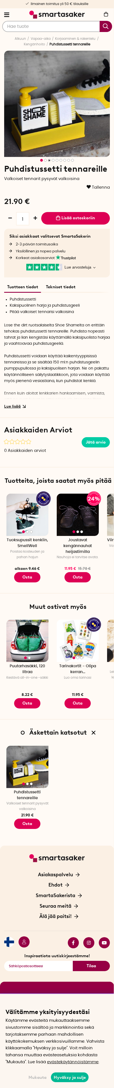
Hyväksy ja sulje (70, 1077)
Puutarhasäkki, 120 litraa (27, 669)
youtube (102, 942)
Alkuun (20, 38)
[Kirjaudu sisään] (22, 942)
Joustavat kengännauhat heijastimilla (77, 545)
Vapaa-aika (41, 38)
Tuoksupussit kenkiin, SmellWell (27, 543)
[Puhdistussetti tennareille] (27, 767)
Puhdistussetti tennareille (27, 795)
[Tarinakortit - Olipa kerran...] (78, 641)
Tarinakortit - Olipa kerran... (77, 669)
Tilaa (91, 965)
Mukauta (37, 1077)
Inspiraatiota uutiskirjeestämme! (57, 955)
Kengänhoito (34, 44)
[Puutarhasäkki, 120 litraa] (27, 641)
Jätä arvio (96, 442)
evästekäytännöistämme (73, 1062)
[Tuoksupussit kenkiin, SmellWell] (27, 515)
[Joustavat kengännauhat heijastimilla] (78, 515)
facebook (71, 942)
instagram (86, 942)
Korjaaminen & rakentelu (75, 38)
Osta (27, 577)
